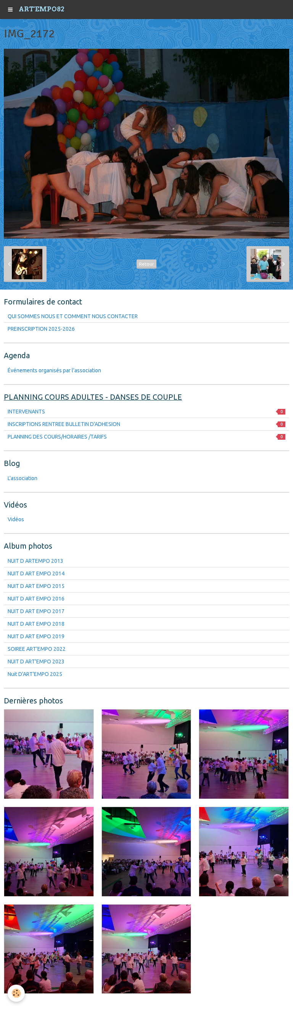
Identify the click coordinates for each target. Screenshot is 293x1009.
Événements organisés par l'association (54, 370)
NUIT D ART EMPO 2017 (36, 611)
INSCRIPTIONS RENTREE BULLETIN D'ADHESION (145, 424)
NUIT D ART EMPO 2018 (36, 624)
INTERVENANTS (145, 411)
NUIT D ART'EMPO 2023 (36, 661)
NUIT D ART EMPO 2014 (36, 573)
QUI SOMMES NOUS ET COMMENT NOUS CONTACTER (73, 316)
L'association (22, 478)
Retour (146, 263)
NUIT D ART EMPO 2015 (36, 586)
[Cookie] (16, 993)
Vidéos (16, 519)
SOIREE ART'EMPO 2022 (37, 649)
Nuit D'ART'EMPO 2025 (35, 674)
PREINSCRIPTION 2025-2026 (41, 329)
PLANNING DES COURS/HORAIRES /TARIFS (145, 437)
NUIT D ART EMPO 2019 (36, 636)
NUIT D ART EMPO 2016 (36, 599)
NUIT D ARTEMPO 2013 (35, 561)
